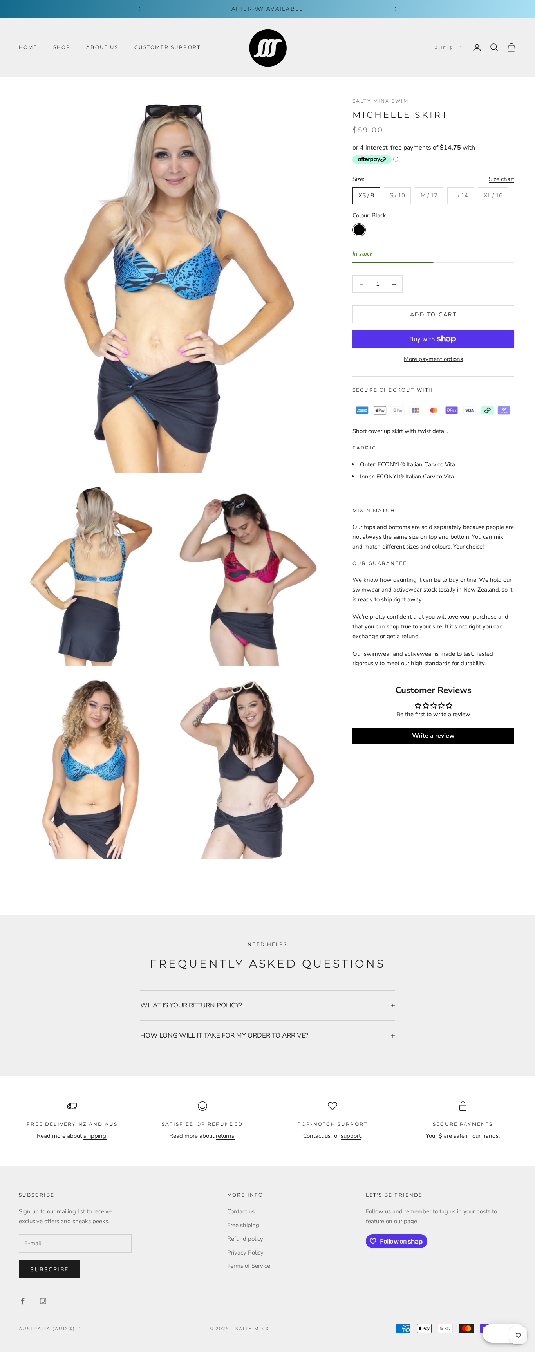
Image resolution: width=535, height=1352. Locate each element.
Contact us (241, 1211)
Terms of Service (248, 1266)
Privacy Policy (245, 1252)
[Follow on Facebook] (23, 1301)
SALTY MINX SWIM (380, 101)
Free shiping (243, 1225)
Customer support (167, 47)
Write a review (433, 735)
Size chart (501, 179)
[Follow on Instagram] (43, 1301)
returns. (225, 1136)
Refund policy (245, 1239)
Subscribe (49, 1269)
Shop (62, 47)
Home (28, 47)
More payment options (433, 359)
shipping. (95, 1136)
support (351, 1136)
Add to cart (433, 314)
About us (102, 47)
